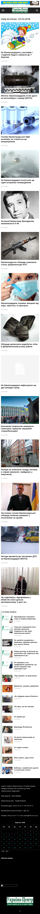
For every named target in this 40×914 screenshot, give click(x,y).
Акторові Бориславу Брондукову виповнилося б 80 (17, 222)
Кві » (7, 851)
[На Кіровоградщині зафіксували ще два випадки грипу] (20, 369)
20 (9, 843)
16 (25, 839)
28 (14, 848)
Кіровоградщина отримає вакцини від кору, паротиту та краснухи (20, 304)
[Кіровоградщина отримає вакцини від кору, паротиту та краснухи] (20, 287)
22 (20, 843)
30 (25, 848)
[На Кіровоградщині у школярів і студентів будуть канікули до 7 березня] (20, 36)
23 (25, 843)
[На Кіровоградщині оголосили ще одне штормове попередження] (20, 164)
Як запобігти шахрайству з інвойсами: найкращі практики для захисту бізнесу (25, 642)
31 (30, 848)
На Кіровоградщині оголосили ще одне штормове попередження (17, 181)
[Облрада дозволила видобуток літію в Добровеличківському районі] (20, 328)
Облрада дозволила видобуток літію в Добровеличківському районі (19, 345)
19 (4, 843)
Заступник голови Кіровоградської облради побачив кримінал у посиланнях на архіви (18, 515)
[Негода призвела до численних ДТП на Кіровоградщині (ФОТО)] (20, 540)
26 (4, 848)
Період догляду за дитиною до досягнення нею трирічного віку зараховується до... (26, 653)
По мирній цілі (19, 717)
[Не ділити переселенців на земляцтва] (7, 739)
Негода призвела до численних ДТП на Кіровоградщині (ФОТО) (19, 557)
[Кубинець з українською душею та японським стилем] (7, 770)
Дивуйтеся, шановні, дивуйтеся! (26, 686)
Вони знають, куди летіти (24, 758)
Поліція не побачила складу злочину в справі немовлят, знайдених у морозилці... (19, 471)
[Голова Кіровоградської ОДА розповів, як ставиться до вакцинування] (20, 120)
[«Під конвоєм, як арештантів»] (7, 678)
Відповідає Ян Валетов (23, 727)
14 (14, 839)
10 (30, 835)
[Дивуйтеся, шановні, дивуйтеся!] (7, 688)
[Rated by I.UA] (9, 886)
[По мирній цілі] (7, 719)
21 (14, 843)
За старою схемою (21, 747)
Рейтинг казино (7, 858)
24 (30, 843)
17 (30, 839)
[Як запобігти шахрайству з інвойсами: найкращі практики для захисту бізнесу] (7, 642)
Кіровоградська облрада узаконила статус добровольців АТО (18, 263)
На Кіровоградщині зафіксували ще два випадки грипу (18, 386)
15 (20, 839)
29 (20, 848)
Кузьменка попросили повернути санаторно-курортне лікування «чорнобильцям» (17, 428)
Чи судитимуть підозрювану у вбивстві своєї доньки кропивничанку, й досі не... (16, 599)
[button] (37, 10)
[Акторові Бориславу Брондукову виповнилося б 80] (20, 205)
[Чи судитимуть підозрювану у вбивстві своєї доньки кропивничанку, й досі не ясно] (20, 581)
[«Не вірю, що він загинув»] (7, 709)
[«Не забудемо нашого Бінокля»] (7, 698)
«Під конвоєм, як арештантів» (25, 676)
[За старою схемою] (7, 750)
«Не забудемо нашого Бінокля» (26, 696)
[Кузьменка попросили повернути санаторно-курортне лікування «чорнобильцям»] (20, 410)
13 (9, 839)
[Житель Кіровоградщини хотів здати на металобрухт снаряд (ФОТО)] (20, 79)
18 (36, 839)
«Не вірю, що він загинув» (24, 706)
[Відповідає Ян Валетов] (7, 729)
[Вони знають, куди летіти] (7, 760)
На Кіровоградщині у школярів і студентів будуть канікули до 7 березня (17, 54)
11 (36, 835)
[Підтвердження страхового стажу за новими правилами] (7, 619)
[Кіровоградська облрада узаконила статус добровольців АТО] (20, 246)
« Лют (3, 851)
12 (4, 839)
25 (36, 843)
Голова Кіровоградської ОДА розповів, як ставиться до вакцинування (15, 139)
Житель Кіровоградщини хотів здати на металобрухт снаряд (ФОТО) (19, 97)
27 (9, 848)
